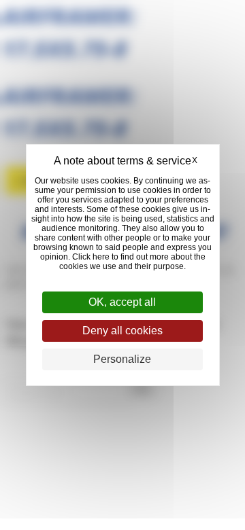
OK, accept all (122, 302)
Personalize (122, 359)
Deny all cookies (122, 330)
